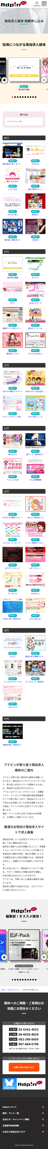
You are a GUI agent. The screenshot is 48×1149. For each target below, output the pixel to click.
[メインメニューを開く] (44, 4)
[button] (44, 80)
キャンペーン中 (16, 121)
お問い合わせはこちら (24, 1067)
